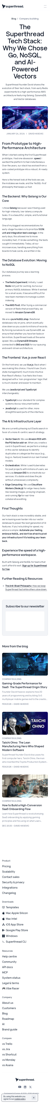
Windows (12, 936)
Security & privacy (13, 882)
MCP (5, 972)
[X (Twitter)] (30, 1087)
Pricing (6, 866)
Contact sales (10, 877)
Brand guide (9, 1029)
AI (3, 1024)
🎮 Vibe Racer (10, 988)
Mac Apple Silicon (17, 913)
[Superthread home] (13, 6)
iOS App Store (14, 924)
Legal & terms (10, 983)
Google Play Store (17, 930)
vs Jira (6, 1049)
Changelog (9, 893)
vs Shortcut (9, 1054)
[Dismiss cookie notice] (34, 1098)
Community (9, 962)
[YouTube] (20, 1087)
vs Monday (8, 1060)
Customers (9, 1008)
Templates (12, 907)
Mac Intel (11, 919)
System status (11, 978)
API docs (7, 967)
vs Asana (7, 1065)
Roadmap (8, 1019)
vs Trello (7, 1044)
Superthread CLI (16, 941)
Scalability (8, 871)
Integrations (10, 887)
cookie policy (20, 1099)
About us (7, 1003)
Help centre (9, 956)
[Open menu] (45, 6)
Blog (13, 18)
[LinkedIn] (25, 1087)
